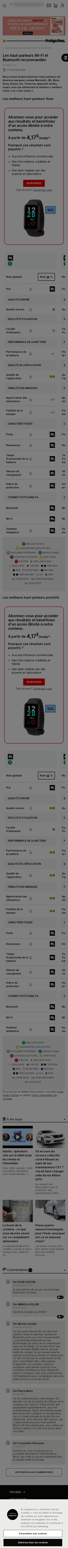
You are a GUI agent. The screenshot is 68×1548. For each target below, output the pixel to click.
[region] (34, 1523)
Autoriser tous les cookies (33, 1542)
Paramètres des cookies (33, 1533)
